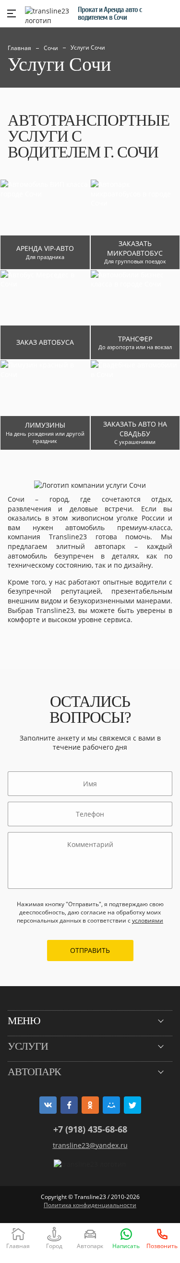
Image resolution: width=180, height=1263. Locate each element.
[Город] (54, 1237)
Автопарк (34, 1072)
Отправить (90, 950)
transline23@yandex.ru (90, 1145)
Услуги (28, 1046)
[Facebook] (69, 1105)
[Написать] (126, 1237)
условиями (147, 920)
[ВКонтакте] (48, 1105)
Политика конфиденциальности (90, 1205)
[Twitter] (132, 1105)
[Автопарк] (90, 1237)
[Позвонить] (162, 1237)
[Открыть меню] (11, 13)
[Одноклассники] (90, 1105)
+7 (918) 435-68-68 (90, 1129)
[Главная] (18, 1237)
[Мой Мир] (111, 1105)
